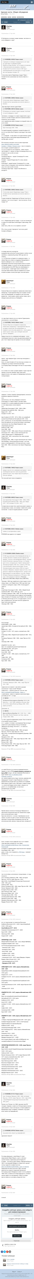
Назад (5, 22)
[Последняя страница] (32, 22)
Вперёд (28, 22)
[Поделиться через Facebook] (2, 1252)
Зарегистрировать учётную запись (17, 1226)
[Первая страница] (2, 22)
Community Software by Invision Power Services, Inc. (17, 1276)
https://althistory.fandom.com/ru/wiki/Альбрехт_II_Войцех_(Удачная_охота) (10, 145)
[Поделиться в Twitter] (4, 1252)
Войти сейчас (17, 1235)
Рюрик (17, 59)
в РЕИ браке (21, 852)
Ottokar (17, 322)
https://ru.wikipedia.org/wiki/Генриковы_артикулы (11, 775)
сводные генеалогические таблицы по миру (17, 1263)
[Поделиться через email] (10, 1252)
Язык (13, 1271)
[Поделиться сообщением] (31, 33)
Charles (17, 98)
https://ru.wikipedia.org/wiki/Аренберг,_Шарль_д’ (13, 692)
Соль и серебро (10, 1259)
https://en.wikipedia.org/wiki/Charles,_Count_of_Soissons (15, 1166)
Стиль (19, 1271)
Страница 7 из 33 (17, 22)
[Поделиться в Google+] (7, 1252)
